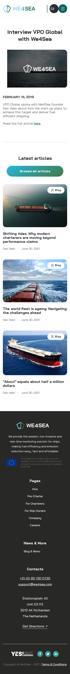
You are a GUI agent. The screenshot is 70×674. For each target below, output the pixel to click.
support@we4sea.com (35, 584)
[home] (21, 8)
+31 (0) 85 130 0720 (35, 578)
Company (35, 518)
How (35, 489)
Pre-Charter (35, 496)
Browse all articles (35, 171)
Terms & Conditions (54, 664)
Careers (35, 525)
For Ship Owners (35, 511)
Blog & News (32, 551)
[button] (63, 8)
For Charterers (35, 503)
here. (37, 123)
